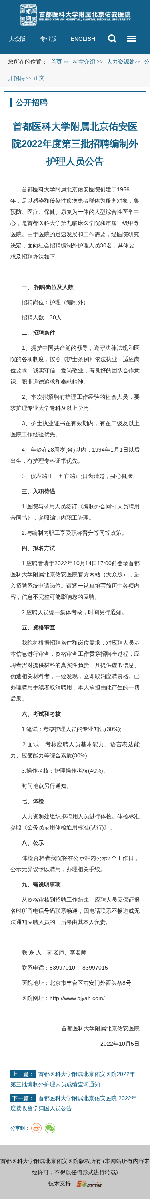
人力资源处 (36, 816)
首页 (56, 62)
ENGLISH (83, 39)
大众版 (17, 39)
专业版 (48, 39)
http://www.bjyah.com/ (77, 998)
